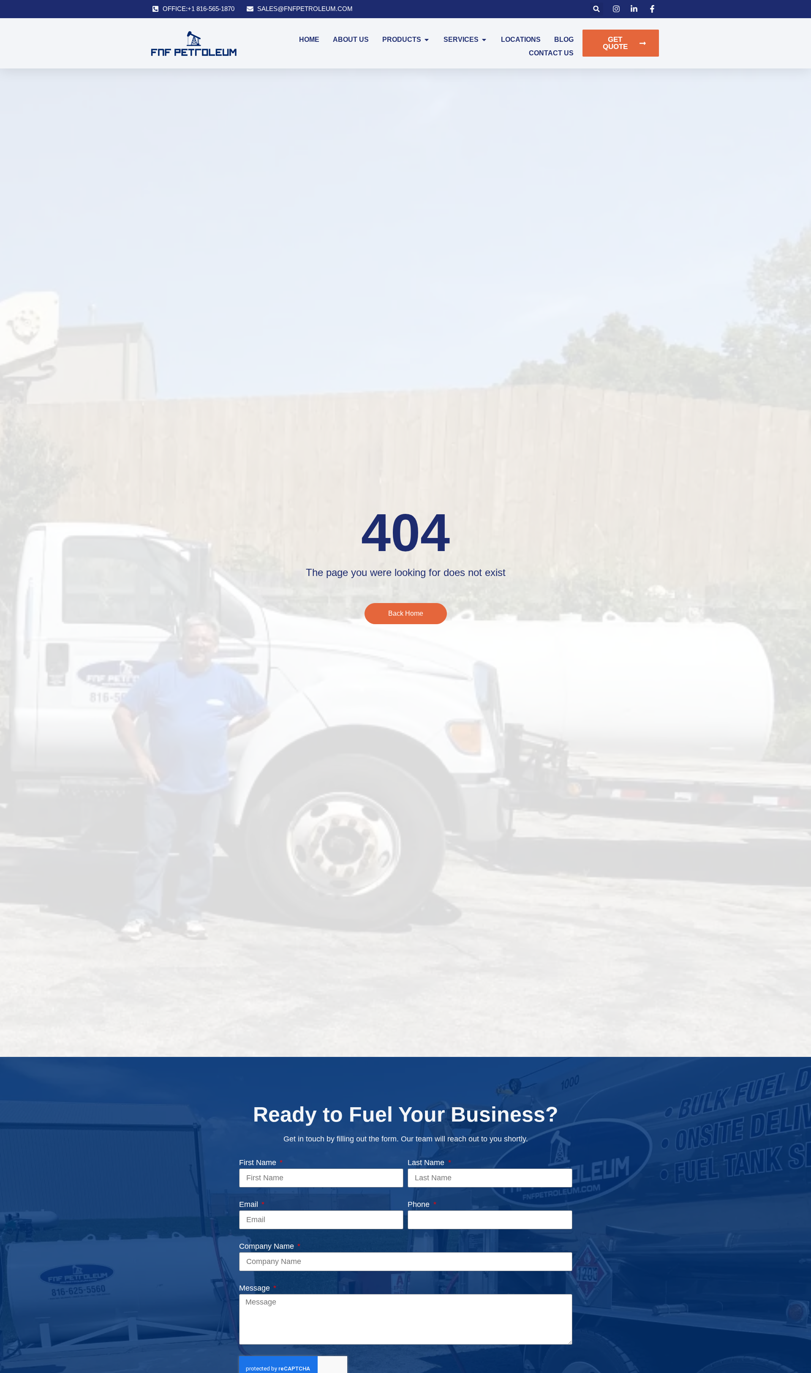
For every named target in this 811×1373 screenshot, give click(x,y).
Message (255, 1288)
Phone (420, 1204)
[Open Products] (426, 39)
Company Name (267, 1246)
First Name (258, 1162)
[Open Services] (484, 39)
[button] (596, 9)
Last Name (427, 1162)
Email (249, 1204)
